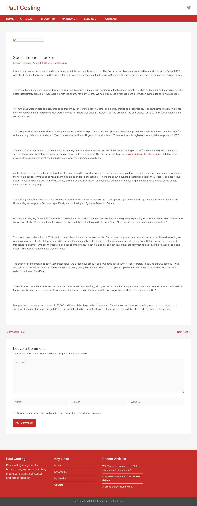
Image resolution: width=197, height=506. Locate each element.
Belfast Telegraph (22, 63)
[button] (33, 18)
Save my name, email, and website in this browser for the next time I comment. (60, 413)
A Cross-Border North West (117, 486)
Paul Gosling (23, 7)
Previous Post (15, 332)
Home (57, 465)
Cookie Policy (116, 501)
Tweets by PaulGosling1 (171, 458)
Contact (58, 484)
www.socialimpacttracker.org (141, 154)
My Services (61, 478)
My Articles (60, 471)
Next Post (184, 332)
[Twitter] (189, 8)
